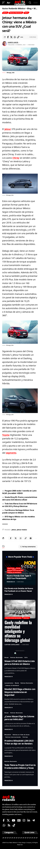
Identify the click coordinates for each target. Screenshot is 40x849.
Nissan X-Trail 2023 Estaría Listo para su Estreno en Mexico (19, 663)
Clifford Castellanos (12, 644)
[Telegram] (33, 820)
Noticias (26, 618)
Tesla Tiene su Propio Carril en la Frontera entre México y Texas (20, 767)
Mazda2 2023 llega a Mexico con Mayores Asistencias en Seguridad (19, 692)
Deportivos (10, 568)
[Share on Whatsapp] (14, 37)
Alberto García (13, 42)
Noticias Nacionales (16, 13)
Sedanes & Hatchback (14, 572)
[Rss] (9, 825)
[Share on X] (11, 37)
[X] (8, 820)
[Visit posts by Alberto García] (4, 43)
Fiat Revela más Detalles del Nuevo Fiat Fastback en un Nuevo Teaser (18, 589)
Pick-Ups (25, 737)
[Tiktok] (14, 825)
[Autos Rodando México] (20, 2)
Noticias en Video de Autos (21, 734)
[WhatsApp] (4, 825)
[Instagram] (24, 820)
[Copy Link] (18, 37)
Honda (18, 568)
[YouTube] (13, 820)
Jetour (5, 13)
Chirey (15, 157)
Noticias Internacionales (15, 570)
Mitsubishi (7, 734)
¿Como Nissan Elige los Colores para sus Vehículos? (19, 718)
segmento (11, 452)
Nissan (6, 657)
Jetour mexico (22, 530)
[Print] (30, 538)
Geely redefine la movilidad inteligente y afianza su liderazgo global (18, 631)
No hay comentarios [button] (29, 547)
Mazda (17, 683)
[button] (4, 2)
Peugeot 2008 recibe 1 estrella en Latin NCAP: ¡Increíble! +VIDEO (19, 492)
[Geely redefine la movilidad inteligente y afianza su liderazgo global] (20, 609)
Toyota (5, 435)
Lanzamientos (8, 683)
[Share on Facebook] (7, 37)
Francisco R (11, 582)
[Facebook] (3, 820)
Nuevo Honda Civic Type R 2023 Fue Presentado (19, 577)
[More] (21, 37)
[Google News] (19, 820)
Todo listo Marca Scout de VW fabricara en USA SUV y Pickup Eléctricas (19, 504)
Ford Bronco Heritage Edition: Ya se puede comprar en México (18, 511)
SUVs (26, 13)
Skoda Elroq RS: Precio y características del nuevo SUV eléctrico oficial (19, 498)
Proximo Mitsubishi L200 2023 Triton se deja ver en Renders (18, 742)
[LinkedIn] (29, 820)
